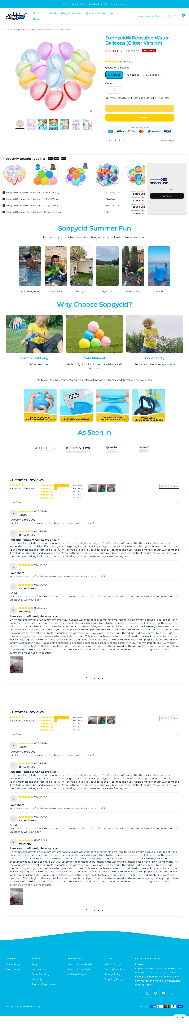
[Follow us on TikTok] (172, 993)
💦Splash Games (95, 13)
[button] (112, 61)
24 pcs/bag (152, 74)
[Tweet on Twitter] (124, 140)
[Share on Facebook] (115, 140)
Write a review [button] (169, 486)
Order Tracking (40, 974)
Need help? (167, 140)
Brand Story (13, 964)
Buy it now (140, 117)
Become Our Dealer (79, 969)
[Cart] (181, 16)
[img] (26, 511)
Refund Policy (112, 964)
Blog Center (13, 969)
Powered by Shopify (30, 1006)
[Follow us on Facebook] (139, 993)
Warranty (37, 979)
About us (37, 19)
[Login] (175, 16)
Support (114, 13)
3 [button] (94, 678)
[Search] (169, 16)
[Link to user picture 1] (16, 664)
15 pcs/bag (133, 74)
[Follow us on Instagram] (155, 993)
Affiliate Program (78, 974)
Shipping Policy (113, 979)
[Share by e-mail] (129, 140)
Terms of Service (114, 969)
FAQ (34, 964)
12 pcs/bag (114, 74)
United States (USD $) (148, 16)
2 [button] (90, 678)
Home (9, 29)
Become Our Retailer (80, 964)
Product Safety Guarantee (65, 13)
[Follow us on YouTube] (163, 993)
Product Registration (44, 984)
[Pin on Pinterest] (119, 140)
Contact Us (38, 969)
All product (38, 13)
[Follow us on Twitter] (147, 993)
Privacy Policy (112, 974)
